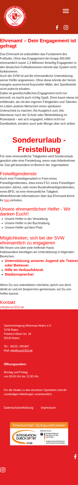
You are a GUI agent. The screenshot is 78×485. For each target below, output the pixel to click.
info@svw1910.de (21, 350)
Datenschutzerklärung (18, 407)
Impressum (48, 407)
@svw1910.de (14, 307)
